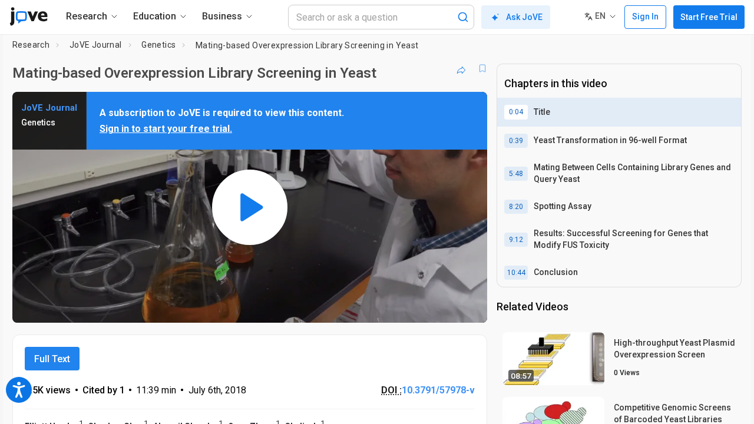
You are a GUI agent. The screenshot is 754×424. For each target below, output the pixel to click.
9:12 (516, 240)
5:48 (516, 174)
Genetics (158, 44)
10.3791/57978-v (438, 390)
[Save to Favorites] (482, 68)
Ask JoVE (524, 17)
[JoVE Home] (28, 16)
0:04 (516, 112)
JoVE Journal (96, 44)
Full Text (52, 359)
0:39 (516, 141)
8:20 (516, 207)
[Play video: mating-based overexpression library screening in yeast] (249, 207)
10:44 (516, 273)
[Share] (461, 68)
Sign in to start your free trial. (166, 128)
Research (30, 44)
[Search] (463, 17)
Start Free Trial (709, 17)
